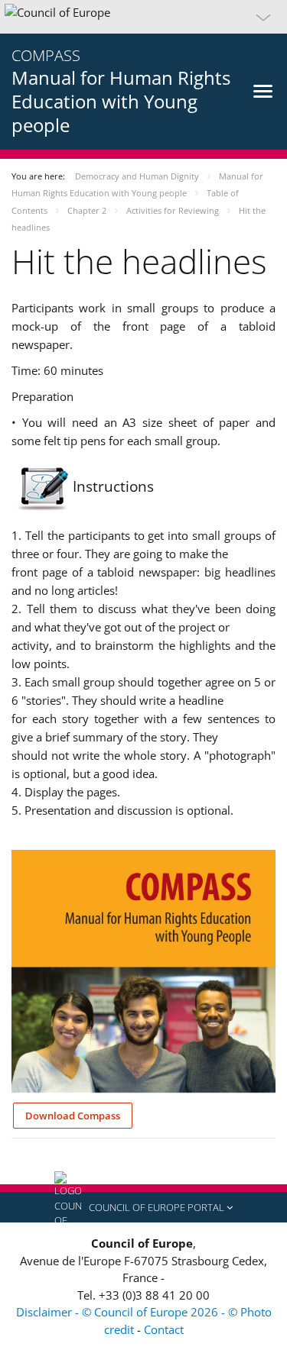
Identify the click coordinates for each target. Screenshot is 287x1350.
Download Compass (72, 1115)
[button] (143, 17)
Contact (164, 1329)
